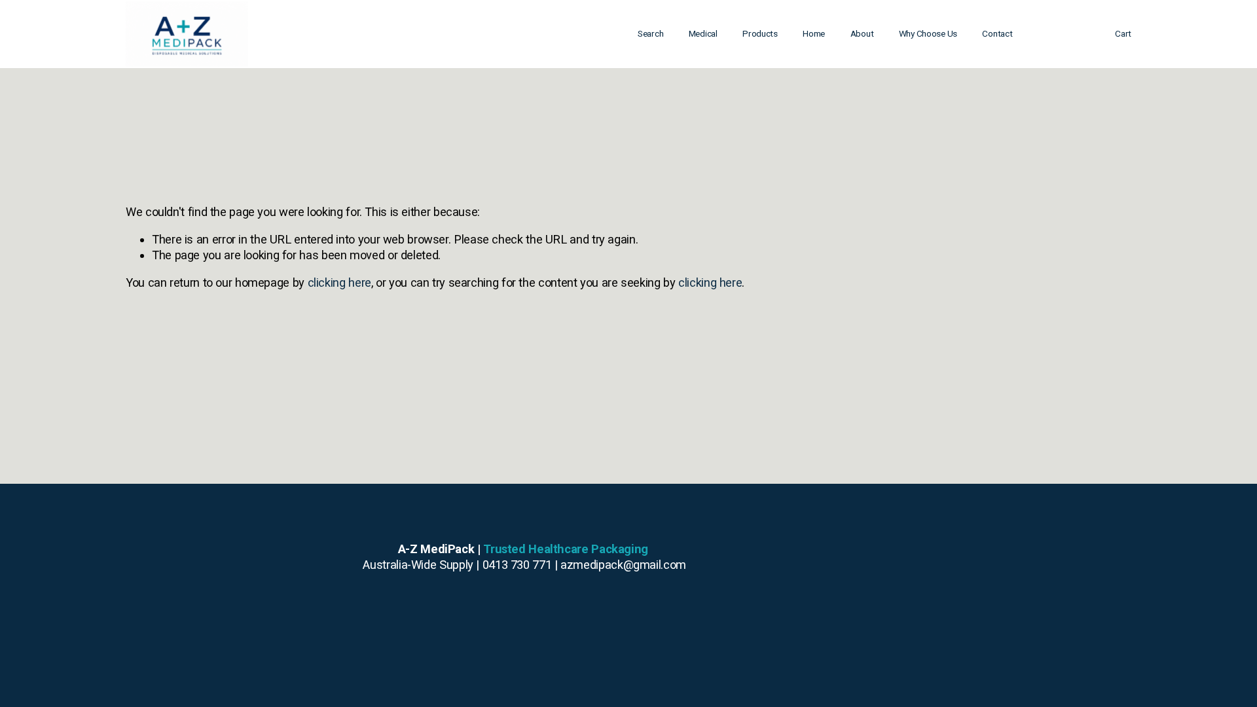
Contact (997, 33)
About (862, 33)
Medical (703, 33)
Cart (1123, 33)
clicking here (339, 282)
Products (760, 33)
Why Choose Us (928, 33)
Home (814, 33)
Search (650, 33)
